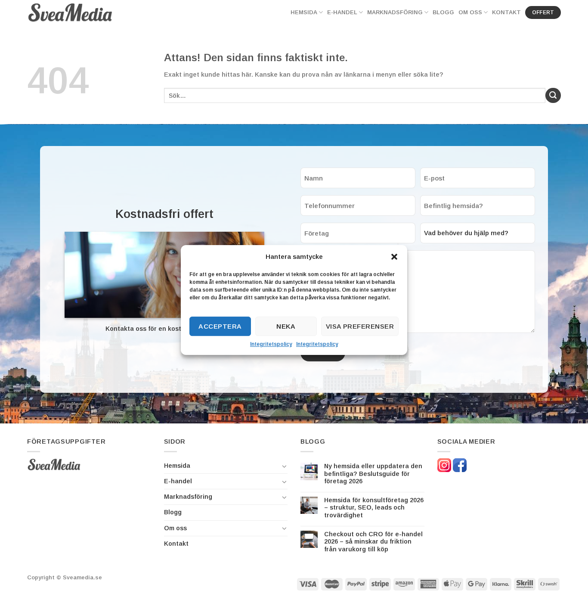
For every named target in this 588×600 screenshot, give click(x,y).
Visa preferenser (360, 326)
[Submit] (553, 95)
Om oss (470, 12)
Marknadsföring (395, 12)
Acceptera (219, 326)
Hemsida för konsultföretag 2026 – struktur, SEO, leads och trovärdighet (374, 508)
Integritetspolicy (271, 344)
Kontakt (506, 12)
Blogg (443, 12)
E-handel (342, 12)
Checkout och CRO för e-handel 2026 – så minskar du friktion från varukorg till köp (373, 542)
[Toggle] (285, 466)
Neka (285, 326)
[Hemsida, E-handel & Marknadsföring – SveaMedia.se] (70, 12)
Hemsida (304, 12)
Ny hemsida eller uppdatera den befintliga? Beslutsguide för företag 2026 (373, 474)
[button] (394, 256)
